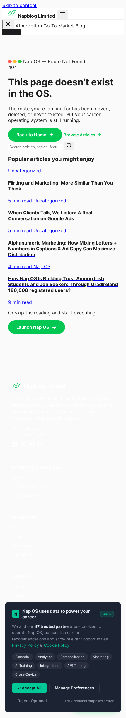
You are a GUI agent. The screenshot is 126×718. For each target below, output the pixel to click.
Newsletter (22, 545)
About (17, 586)
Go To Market (58, 26)
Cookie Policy (56, 645)
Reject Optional (32, 700)
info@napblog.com (29, 428)
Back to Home (31, 134)
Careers (19, 595)
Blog (80, 26)
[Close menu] (8, 24)
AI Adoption (29, 26)
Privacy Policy (25, 645)
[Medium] (32, 445)
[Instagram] (40, 445)
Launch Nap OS (32, 327)
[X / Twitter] (23, 445)
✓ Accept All (29, 688)
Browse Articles (79, 134)
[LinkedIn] (14, 445)
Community (22, 554)
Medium (19, 536)
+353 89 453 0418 (28, 435)
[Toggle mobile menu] (62, 14)
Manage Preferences (74, 688)
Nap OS (27, 477)
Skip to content (19, 5)
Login (15, 32)
